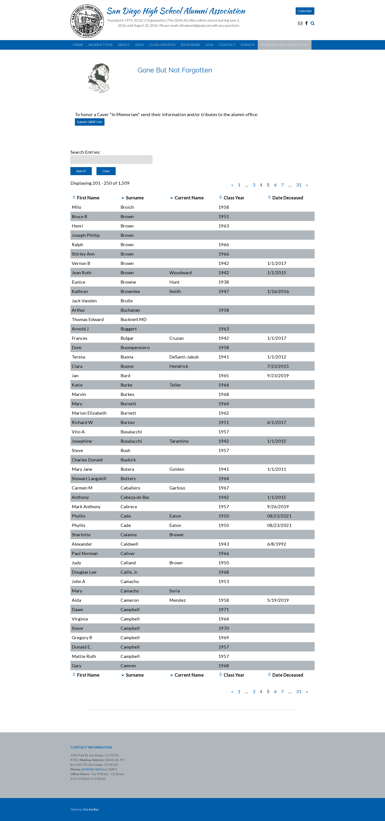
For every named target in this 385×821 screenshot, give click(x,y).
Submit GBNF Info (89, 122)
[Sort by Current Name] (171, 197)
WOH (139, 45)
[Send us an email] (300, 23)
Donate (248, 45)
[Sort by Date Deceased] (269, 197)
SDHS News (190, 45)
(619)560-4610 (91, 769)
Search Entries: (85, 152)
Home (78, 45)
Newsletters (101, 45)
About (124, 45)
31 (298, 184)
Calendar (305, 11)
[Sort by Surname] (123, 197)
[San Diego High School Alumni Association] (88, 21)
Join (209, 45)
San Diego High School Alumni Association (175, 10)
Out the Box (91, 809)
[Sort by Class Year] (220, 197)
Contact (227, 45)
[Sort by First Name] (74, 197)
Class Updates (162, 45)
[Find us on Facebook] (306, 23)
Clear (106, 171)
